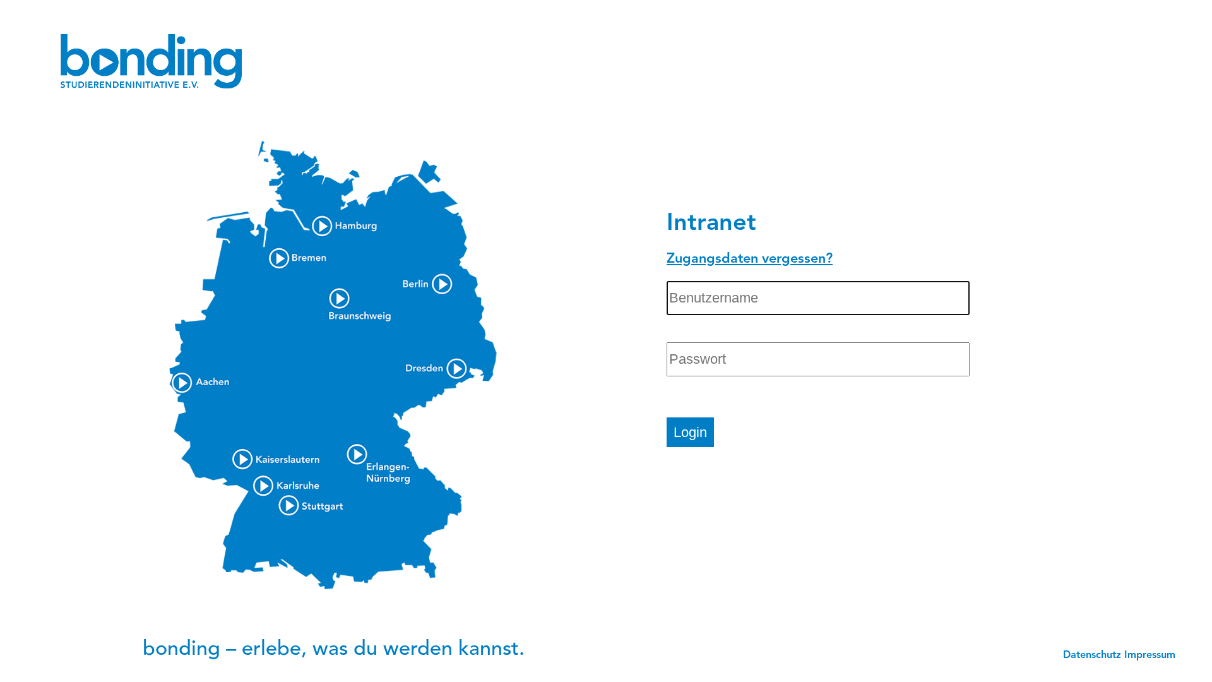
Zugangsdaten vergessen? (750, 259)
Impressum (1149, 655)
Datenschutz (1092, 655)
